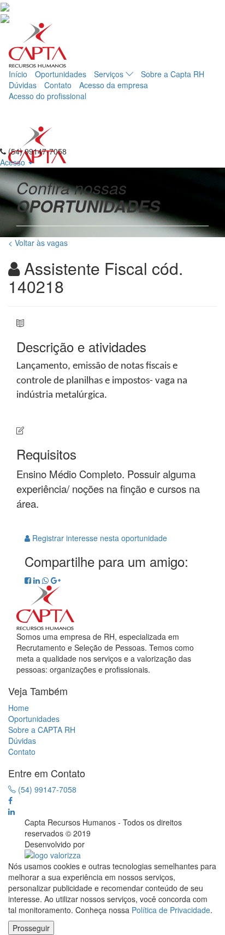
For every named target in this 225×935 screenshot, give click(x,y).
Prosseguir (31, 927)
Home (18, 707)
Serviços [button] (110, 73)
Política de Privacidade (171, 909)
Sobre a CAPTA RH (41, 729)
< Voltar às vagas (38, 242)
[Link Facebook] (10, 800)
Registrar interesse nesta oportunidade (98, 537)
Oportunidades (60, 73)
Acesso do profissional (47, 95)
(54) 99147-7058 (46, 789)
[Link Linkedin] (11, 811)
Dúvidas (23, 84)
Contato (58, 84)
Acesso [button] (13, 162)
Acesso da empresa (113, 84)
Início (18, 73)
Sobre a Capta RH (172, 73)
